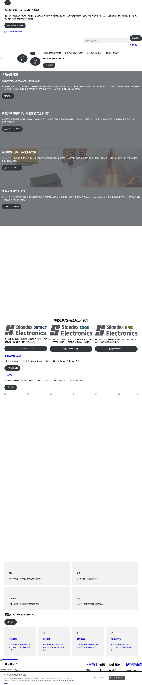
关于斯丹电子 (48, 58)
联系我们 (135, 38)
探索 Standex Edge (12, 168)
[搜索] (125, 40)
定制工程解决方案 (12, 356)
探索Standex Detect (12, 129)
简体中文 (133, 45)
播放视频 (7, 96)
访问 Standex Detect (26, 349)
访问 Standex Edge (71, 349)
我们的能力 (47, 53)
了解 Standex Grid (11, 206)
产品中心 (8, 375)
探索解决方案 (12, 368)
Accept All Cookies (116, 678)
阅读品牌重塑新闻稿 (15, 25)
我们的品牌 (69, 53)
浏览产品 (10, 387)
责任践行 (108, 53)
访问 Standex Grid (116, 349)
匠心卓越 (90, 53)
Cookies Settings (100, 678)
